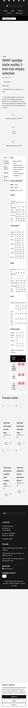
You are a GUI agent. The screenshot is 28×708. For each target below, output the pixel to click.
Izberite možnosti (5, 443)
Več (10, 442)
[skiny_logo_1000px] (14, 6)
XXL (22, 190)
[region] (14, 695)
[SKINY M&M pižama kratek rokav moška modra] (21, 412)
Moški (16, 187)
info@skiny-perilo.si (7, 539)
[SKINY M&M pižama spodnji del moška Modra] (7, 412)
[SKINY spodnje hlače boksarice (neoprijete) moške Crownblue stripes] (7, 457)
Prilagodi (14, 700)
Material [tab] (6, 173)
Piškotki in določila (14, 583)
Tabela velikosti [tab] (6, 168)
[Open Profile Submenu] (22, 18)
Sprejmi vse (14, 696)
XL (19, 190)
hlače (16, 184)
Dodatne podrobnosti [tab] (6, 162)
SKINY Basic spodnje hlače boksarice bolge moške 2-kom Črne (20, 474)
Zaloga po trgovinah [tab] (6, 178)
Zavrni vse (14, 704)
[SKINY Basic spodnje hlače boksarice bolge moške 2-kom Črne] (21, 457)
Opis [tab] (5, 157)
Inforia (15, 585)
